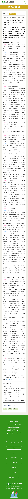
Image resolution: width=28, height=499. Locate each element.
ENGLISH (14, 448)
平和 (5, 409)
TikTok (14, 472)
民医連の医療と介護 (14, 427)
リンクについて (18, 488)
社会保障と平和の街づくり (14, 430)
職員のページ (15, 443)
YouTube (14, 467)
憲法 (10, 409)
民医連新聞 (13, 13)
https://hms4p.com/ (10, 380)
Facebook (14, 457)
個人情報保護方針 (10, 488)
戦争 (15, 409)
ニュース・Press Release (14, 424)
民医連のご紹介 (14, 421)
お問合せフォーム (14, 478)
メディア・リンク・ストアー (14, 433)
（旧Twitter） (15, 462)
